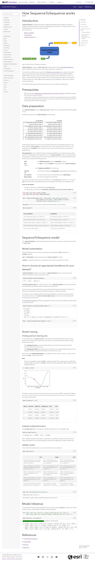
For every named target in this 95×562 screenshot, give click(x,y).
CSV (74, 110)
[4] (53, 429)
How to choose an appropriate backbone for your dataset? (86, 36)
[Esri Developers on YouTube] (56, 557)
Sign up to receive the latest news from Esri (12, 559)
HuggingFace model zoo (30, 301)
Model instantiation (86, 32)
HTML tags (57, 180)
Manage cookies (10, 557)
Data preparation (84, 27)
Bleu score (26, 548)
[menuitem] (74, 6)
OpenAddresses (51, 187)
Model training (85, 41)
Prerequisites (83, 24)
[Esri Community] (38, 557)
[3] (47, 429)
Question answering (29, 37)
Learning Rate (27, 542)
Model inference (84, 43)
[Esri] (78, 557)
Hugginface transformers (67, 67)
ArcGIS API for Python (9, 7)
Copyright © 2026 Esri (7, 555)
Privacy (3, 557)
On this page (82, 20)
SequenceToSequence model (85, 29)
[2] (43, 339)
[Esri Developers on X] (47, 557)
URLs (23, 182)
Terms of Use (19, 557)
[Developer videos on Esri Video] (52, 557)
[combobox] (11, 14)
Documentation (23, 2)
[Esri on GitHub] (43, 557)
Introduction (83, 22)
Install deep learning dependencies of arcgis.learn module (49, 93)
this (56, 441)
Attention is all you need (53, 72)
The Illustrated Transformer (31, 539)
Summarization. (28, 35)
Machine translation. (29, 33)
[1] (67, 84)
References (83, 45)
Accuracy (26, 545)
